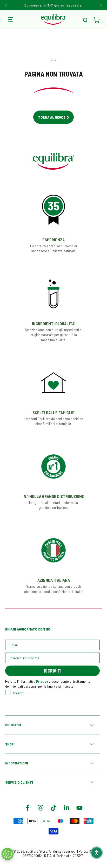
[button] (85, 20)
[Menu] (10, 19)
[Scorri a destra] (100, 5)
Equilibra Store (36, 851)
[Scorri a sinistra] (6, 5)
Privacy (42, 681)
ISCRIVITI (52, 671)
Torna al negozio (53, 117)
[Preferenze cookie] (7, 853)
